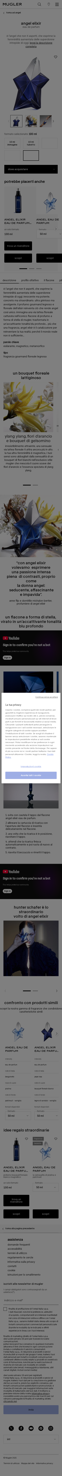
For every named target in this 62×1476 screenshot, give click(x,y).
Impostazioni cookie (31, 766)
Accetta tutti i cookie (31, 775)
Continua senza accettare (46, 697)
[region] (31, 738)
